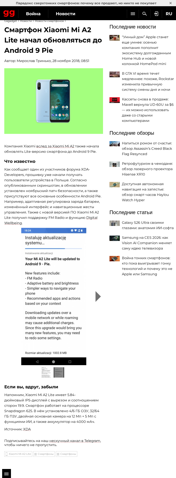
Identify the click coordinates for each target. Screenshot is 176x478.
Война (33, 13)
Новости (65, 13)
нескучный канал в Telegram (74, 441)
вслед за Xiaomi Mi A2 (55, 146)
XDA (27, 429)
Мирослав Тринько (34, 61)
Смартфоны (45, 453)
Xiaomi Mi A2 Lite (20, 453)
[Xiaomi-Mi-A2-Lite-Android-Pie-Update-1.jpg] (53, 296)
